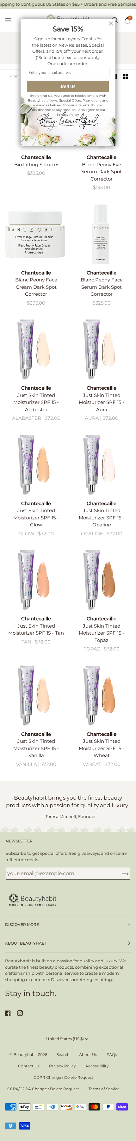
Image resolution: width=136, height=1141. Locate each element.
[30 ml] (101, 234)
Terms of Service (104, 1088)
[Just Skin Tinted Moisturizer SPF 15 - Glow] (35, 464)
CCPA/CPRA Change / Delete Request (43, 1088)
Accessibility (97, 1066)
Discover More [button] (22, 924)
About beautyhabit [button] (26, 943)
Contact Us (29, 1066)
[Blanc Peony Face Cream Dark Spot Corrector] (35, 234)
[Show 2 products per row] (125, 76)
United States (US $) (65, 1038)
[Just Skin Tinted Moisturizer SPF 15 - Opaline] (101, 464)
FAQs (112, 1054)
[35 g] (35, 349)
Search (63, 1054)
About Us (88, 1054)
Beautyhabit (25, 1054)
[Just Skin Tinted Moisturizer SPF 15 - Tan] (35, 580)
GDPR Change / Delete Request (63, 1077)
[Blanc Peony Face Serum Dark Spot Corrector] (101, 234)
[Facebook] (8, 1013)
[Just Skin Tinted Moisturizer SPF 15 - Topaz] (101, 580)
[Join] (120, 873)
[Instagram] (20, 1013)
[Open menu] (11, 20)
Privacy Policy (62, 1066)
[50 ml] (35, 234)
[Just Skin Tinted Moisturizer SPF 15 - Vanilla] (35, 695)
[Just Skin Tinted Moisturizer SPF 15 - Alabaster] (35, 349)
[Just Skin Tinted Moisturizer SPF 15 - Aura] (101, 349)
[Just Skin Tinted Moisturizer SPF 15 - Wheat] (101, 695)
